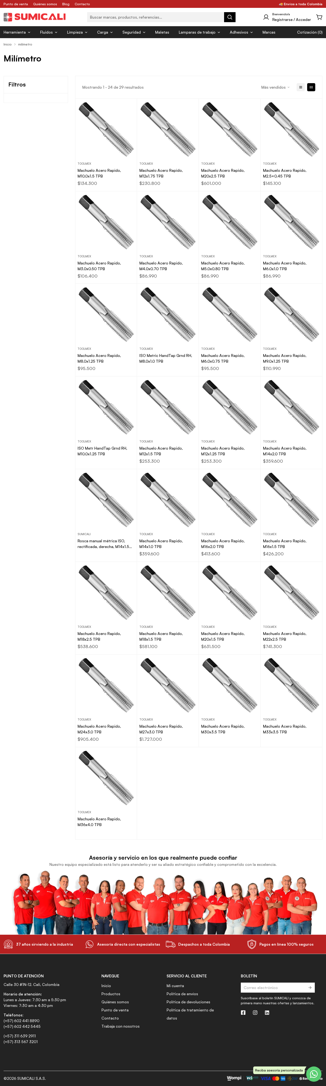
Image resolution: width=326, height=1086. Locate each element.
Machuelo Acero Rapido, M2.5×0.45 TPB (284, 173)
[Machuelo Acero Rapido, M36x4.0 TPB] (106, 778)
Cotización (307, 32)
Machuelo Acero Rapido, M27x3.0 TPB (161, 729)
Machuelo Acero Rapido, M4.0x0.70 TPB (161, 266)
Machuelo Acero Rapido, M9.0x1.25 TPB (284, 358)
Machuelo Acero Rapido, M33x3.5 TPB (284, 729)
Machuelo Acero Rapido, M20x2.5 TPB (223, 173)
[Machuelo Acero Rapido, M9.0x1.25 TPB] (291, 314)
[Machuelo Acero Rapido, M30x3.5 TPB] (229, 685)
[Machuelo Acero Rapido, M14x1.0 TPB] (167, 500)
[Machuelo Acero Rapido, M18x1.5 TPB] (167, 592)
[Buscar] (230, 17)
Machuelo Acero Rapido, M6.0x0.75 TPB (223, 358)
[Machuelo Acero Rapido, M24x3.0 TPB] (106, 685)
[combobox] (161, 17)
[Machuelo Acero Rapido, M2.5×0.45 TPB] (291, 129)
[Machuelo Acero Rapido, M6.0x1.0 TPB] (291, 222)
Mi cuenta (175, 985)
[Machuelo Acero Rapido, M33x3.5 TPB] (291, 685)
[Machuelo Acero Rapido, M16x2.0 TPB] (229, 500)
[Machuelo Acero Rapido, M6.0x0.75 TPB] (229, 314)
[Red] (311, 87)
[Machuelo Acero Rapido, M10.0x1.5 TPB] (106, 129)
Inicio (8, 44)
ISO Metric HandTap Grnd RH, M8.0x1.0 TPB (165, 358)
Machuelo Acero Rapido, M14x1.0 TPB (161, 543)
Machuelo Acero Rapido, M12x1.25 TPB (223, 451)
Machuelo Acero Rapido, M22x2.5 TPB (284, 636)
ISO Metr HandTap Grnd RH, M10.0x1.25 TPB (102, 451)
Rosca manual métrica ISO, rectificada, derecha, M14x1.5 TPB (103, 543)
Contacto (82, 4)
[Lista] (301, 87)
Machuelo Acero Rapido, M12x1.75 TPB (161, 173)
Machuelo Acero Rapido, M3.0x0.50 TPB (99, 266)
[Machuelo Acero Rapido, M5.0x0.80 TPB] (229, 222)
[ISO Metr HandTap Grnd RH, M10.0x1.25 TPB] (106, 407)
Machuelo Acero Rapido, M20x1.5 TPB (223, 636)
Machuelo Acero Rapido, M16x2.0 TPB (223, 543)
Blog (65, 4)
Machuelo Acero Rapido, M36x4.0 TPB (99, 822)
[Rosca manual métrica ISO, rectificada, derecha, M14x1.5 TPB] (106, 500)
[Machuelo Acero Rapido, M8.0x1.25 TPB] (106, 314)
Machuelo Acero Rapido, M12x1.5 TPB (161, 451)
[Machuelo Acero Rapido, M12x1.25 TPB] (229, 407)
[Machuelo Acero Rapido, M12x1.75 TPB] (167, 129)
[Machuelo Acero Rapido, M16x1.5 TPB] (291, 500)
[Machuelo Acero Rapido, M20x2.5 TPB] (229, 129)
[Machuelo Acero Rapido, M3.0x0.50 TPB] (106, 222)
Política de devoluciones (188, 1002)
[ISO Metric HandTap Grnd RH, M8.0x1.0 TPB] (167, 314)
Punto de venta (16, 4)
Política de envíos (182, 993)
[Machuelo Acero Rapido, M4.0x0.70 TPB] (167, 222)
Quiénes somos (45, 4)
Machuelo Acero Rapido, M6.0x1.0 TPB (284, 266)
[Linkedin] (267, 1012)
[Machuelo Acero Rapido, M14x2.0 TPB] (291, 407)
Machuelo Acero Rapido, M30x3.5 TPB (223, 729)
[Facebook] (243, 1012)
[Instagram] (255, 1012)
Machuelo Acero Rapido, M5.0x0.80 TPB (223, 266)
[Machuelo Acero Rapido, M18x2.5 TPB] (106, 592)
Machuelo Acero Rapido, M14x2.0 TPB (284, 451)
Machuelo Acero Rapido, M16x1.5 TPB (284, 543)
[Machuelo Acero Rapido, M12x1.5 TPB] (167, 407)
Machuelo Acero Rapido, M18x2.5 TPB (99, 636)
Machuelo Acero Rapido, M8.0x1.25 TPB (99, 358)
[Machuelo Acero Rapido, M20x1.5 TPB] (229, 592)
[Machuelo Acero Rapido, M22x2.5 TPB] (291, 592)
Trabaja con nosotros (120, 1026)
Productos (110, 993)
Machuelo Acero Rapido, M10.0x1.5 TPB (99, 173)
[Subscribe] (310, 988)
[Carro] (319, 17)
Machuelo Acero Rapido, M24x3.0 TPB (99, 729)
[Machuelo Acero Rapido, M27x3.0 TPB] (167, 685)
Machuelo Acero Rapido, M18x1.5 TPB (161, 636)
